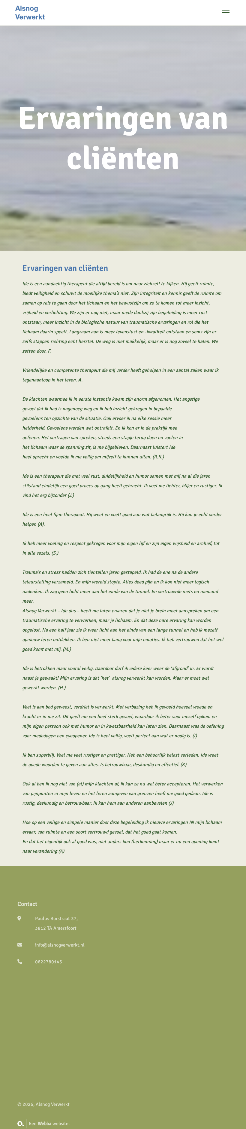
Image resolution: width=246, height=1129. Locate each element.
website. (54, 1124)
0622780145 (48, 962)
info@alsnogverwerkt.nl (60, 945)
